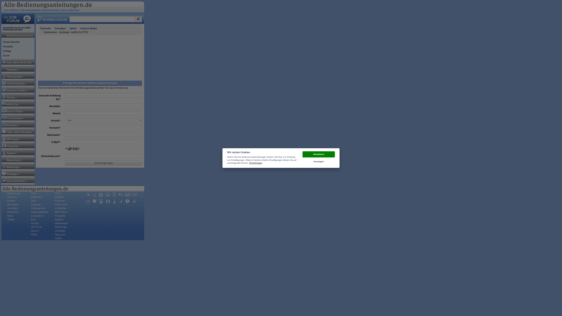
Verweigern (318, 161)
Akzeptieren (318, 154)
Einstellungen (255, 163)
